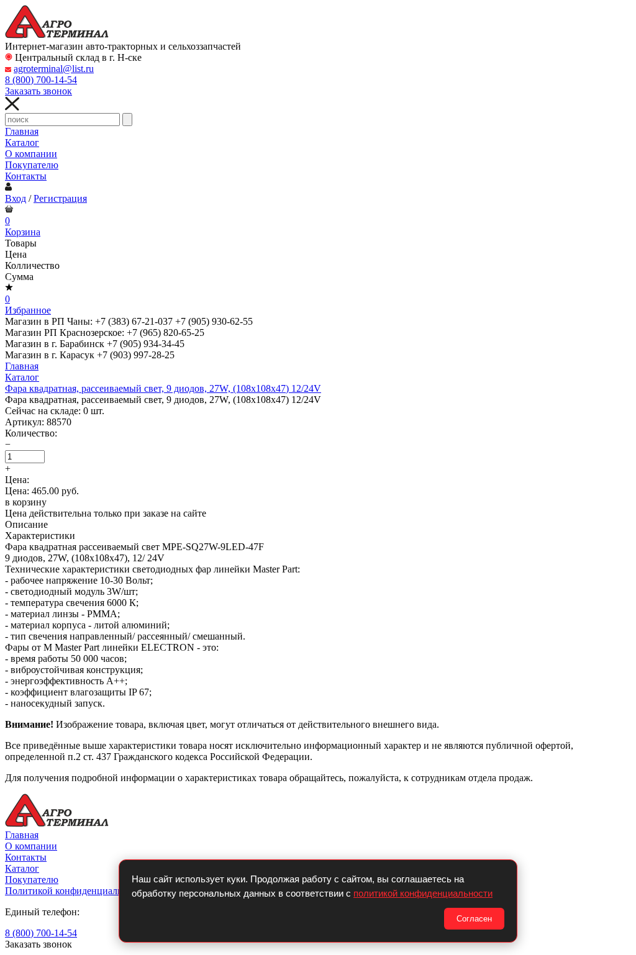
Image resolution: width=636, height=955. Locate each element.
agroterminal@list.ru (54, 68)
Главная (22, 131)
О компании (31, 153)
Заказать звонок (38, 91)
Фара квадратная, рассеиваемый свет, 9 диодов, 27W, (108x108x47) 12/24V (163, 388)
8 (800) (41, 80)
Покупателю (31, 165)
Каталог (22, 142)
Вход (15, 198)
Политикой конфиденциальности (76, 890)
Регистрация (60, 198)
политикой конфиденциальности (423, 893)
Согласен (474, 918)
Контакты (26, 176)
